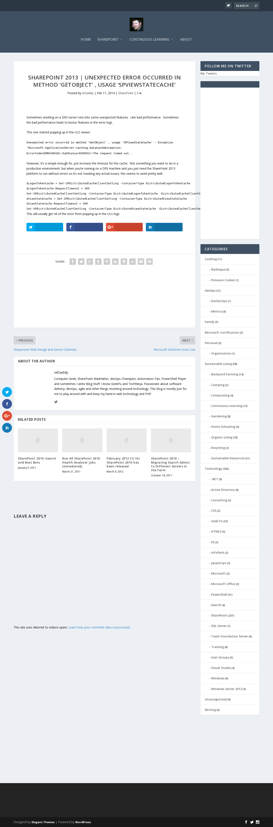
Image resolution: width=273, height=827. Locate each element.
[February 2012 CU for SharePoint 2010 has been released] (127, 440)
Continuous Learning (149, 40)
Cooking (211, 259)
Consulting (219, 500)
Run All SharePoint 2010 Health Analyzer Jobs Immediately (81, 462)
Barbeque (218, 269)
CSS (213, 511)
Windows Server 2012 (226, 689)
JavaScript (218, 563)
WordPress (83, 822)
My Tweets (208, 73)
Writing (210, 710)
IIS (213, 542)
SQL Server (219, 626)
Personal (211, 343)
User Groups (220, 657)
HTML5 (216, 531)
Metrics (216, 311)
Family (210, 322)
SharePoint (108, 40)
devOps (210, 290)
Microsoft (218, 573)
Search (216, 605)
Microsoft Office (223, 584)
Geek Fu (217, 521)
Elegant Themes (43, 822)
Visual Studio (221, 668)
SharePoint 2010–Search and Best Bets (37, 460)
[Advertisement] (104, 298)
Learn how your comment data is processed (99, 627)
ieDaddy (87, 93)
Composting (220, 395)
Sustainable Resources (228, 458)
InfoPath (217, 552)
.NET (214, 479)
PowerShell (219, 594)
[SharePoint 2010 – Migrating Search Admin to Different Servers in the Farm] (171, 440)
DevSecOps (219, 301)
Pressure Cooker (223, 280)
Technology (213, 469)
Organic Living (221, 437)
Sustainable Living (218, 364)
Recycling (218, 448)
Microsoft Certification (222, 332)
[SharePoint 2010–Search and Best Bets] (38, 440)
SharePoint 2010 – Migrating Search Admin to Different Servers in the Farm (170, 464)
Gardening (219, 416)
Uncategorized (216, 699)
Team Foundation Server (229, 636)
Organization (221, 353)
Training (217, 647)
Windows (217, 678)
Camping (218, 385)
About (186, 40)
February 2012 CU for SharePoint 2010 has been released (123, 462)
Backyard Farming (224, 374)
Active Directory (223, 490)
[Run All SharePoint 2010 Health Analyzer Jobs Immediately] (82, 440)
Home (86, 40)
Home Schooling (223, 427)
